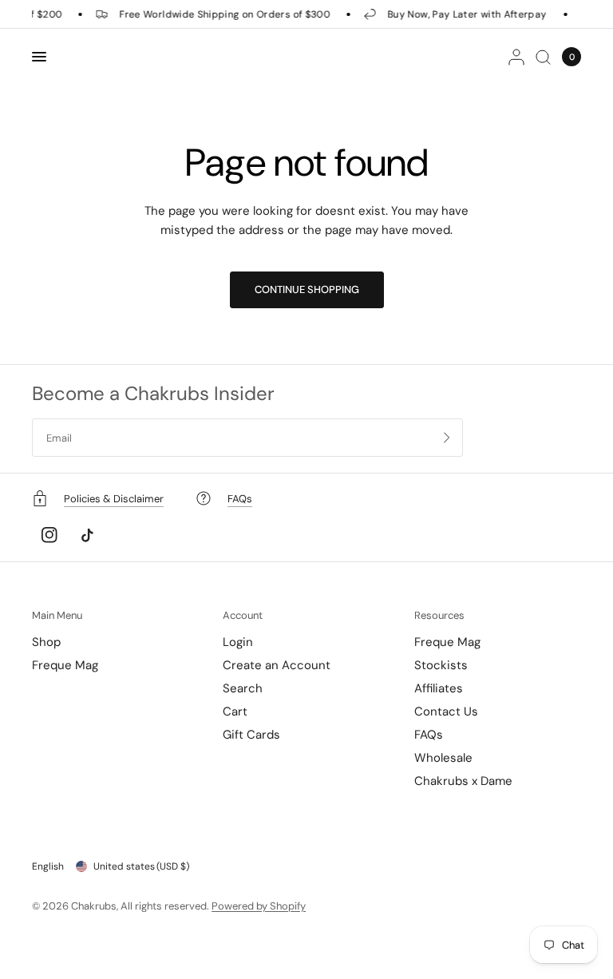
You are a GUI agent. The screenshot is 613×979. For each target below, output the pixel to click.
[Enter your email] (447, 437)
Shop (46, 642)
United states (141, 866)
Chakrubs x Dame (463, 781)
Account (243, 615)
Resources (439, 615)
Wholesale (443, 758)
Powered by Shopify (259, 906)
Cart (235, 711)
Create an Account (276, 665)
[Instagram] (49, 535)
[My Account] (516, 57)
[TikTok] (87, 535)
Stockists (441, 665)
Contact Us (446, 711)
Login (238, 642)
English (48, 866)
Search (243, 688)
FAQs (428, 735)
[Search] (543, 57)
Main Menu (57, 615)
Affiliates (438, 688)
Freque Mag (65, 665)
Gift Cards (251, 735)
